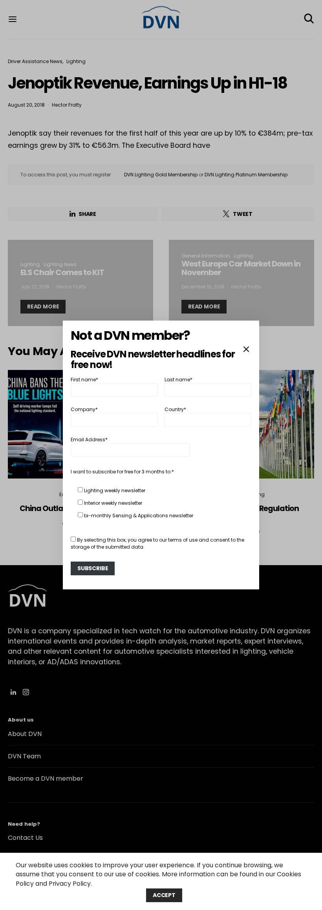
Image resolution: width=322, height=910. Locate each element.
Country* (175, 409)
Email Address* (89, 439)
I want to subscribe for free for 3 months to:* (122, 471)
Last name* (178, 379)
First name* (84, 379)
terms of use (183, 540)
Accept (164, 895)
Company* (84, 409)
